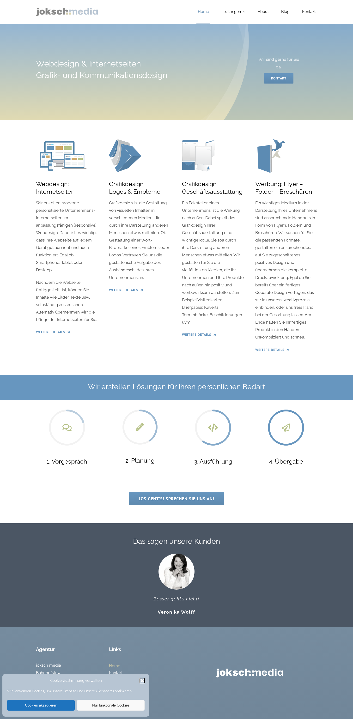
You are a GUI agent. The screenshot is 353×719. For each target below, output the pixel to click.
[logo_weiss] (249, 670)
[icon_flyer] (271, 141)
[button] (142, 680)
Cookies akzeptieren (41, 705)
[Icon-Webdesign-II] (63, 141)
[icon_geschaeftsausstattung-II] (198, 141)
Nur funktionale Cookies (111, 705)
